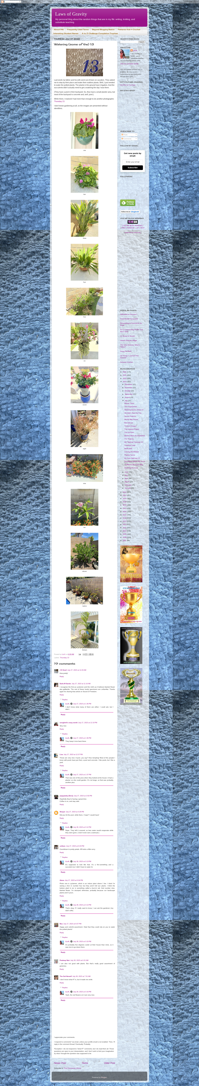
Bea (61, 924)
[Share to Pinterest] (92, 654)
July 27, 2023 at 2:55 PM (83, 796)
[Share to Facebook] (90, 654)
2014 (125, 518)
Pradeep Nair (65, 960)
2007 (125, 540)
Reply (62, 676)
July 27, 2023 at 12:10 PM (87, 723)
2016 (125, 511)
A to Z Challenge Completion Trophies (100, 33)
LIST (137, 228)
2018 (125, 505)
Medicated (128, 448)
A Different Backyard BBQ (133, 465)
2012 (125, 524)
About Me (59, 29)
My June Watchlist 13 (132, 458)
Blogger (104, 1077)
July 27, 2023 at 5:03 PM (75, 846)
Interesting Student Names (65, 33)
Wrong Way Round (131, 419)
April (126, 478)
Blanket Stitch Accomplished (134, 436)
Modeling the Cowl (131, 468)
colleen (62, 846)
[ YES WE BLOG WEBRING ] (132, 225)
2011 (125, 528)
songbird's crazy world (69, 723)
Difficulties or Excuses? (128, 314)
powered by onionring (132, 232)
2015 (125, 515)
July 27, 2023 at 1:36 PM (82, 704)
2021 (125, 495)
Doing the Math (125, 351)
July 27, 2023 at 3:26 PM (75, 812)
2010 (125, 531)
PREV (123, 228)
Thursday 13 (59, 101)
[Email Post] (79, 654)
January (128, 488)
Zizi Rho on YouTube (127, 85)
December (129, 384)
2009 (125, 534)
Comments (127, 139)
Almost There (129, 403)
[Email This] (84, 654)
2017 (125, 508)
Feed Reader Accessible (129, 319)
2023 (125, 382)
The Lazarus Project (131, 429)
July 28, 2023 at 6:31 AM (79, 960)
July (126, 400)
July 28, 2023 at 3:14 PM (82, 905)
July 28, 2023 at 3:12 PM (82, 827)
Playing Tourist (129, 455)
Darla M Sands (65, 684)
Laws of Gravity (71, 14)
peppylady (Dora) (66, 796)
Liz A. (67, 704)
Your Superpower (130, 406)
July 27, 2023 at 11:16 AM (81, 684)
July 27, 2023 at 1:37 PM (82, 774)
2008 (125, 537)
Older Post (109, 1063)
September (129, 394)
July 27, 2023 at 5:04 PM (74, 880)
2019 (125, 502)
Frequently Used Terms (78, 29)
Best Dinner (128, 423)
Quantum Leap (129, 445)
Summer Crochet (126, 362)
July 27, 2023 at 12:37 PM (73, 754)
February (128, 485)
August (127, 397)
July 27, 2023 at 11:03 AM (76, 670)
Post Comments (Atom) (72, 1068)
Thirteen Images (130, 426)
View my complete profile (129, 64)
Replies (65, 700)
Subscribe (133, 168)
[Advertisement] (132, 271)
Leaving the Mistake (131, 452)
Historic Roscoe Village (128, 340)
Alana (62, 880)
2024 (125, 378)
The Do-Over (129, 432)
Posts (125, 135)
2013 (125, 521)
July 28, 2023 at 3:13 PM (82, 861)
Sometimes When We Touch (134, 461)
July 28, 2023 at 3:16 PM (82, 992)
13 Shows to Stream (127, 336)
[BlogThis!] (86, 654)
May (126, 475)
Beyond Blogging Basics (103, 29)
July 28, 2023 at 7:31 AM (81, 976)
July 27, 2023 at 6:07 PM (72, 924)
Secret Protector (130, 416)
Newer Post (60, 1063)
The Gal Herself (66, 976)
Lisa (61, 754)
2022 (125, 492)
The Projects (129, 439)
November (129, 387)
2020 (125, 498)
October (128, 391)
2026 (125, 372)
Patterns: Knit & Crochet (129, 29)
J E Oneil (63, 670)
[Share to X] (88, 654)
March (127, 482)
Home (85, 1063)
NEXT (142, 228)
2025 (125, 375)
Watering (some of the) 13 (133, 410)
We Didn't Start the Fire (132, 413)
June (127, 472)
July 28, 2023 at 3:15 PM (82, 941)
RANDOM (130, 228)
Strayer (62, 812)
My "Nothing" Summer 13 (133, 442)
